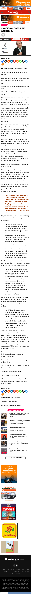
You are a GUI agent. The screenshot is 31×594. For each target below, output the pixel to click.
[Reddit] (8, 61)
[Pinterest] (14, 61)
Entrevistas (15, 571)
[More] (2, 64)
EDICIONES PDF (16, 573)
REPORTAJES (7, 571)
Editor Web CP (11, 35)
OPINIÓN (18, 569)
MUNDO (27, 569)
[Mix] (17, 61)
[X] (5, 61)
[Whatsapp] (20, 61)
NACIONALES (11, 569)
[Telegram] (26, 61)
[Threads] (23, 61)
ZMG (23, 569)
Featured (17, 397)
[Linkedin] (11, 61)
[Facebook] (2, 61)
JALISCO (4, 569)
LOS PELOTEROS (25, 571)
